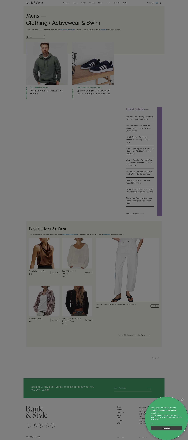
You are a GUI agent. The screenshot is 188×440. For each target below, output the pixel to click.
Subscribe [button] (166, 428)
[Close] (182, 399)
